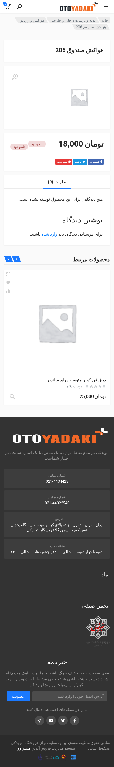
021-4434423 (57, 481)
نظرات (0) (57, 181)
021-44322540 (57, 503)
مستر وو (24, 748)
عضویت (18, 696)
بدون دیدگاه (75, 386)
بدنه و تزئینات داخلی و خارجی (72, 20)
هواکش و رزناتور (31, 20)
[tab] (57, 182)
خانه (105, 20)
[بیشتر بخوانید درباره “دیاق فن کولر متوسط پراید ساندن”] (12, 396)
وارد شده (49, 234)
